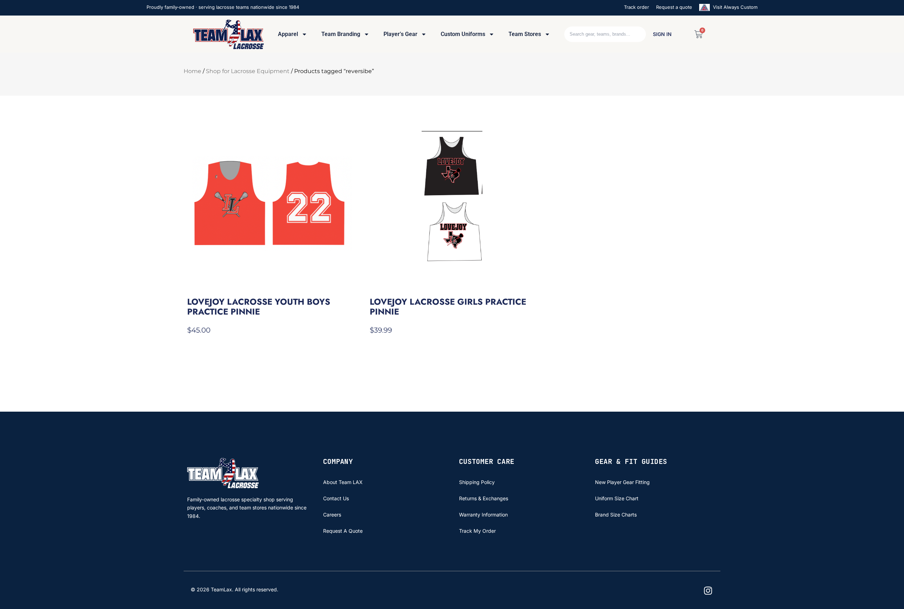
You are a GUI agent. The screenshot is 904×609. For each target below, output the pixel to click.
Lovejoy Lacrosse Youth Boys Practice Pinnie (258, 306)
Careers (332, 515)
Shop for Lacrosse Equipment (248, 71)
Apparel (288, 34)
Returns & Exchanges (483, 498)
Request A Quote (343, 531)
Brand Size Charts (616, 515)
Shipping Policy (477, 482)
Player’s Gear (400, 34)
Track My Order (477, 531)
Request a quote (674, 7)
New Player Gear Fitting (622, 482)
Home (192, 71)
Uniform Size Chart (616, 498)
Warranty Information (483, 515)
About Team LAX (343, 482)
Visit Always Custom (734, 7)
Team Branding (340, 34)
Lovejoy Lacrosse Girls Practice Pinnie (448, 306)
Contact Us (336, 498)
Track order (636, 7)
